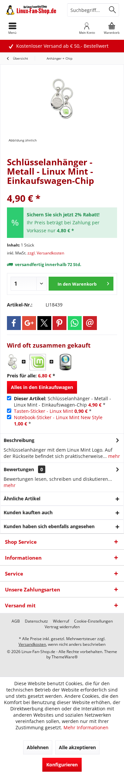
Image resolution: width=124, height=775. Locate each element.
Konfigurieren (62, 764)
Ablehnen (38, 747)
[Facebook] (14, 323)
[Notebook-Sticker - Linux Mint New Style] (65, 362)
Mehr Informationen (85, 727)
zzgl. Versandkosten (45, 253)
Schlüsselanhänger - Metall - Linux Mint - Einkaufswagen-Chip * (62, 401)
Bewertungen (19, 469)
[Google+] (29, 323)
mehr (113, 456)
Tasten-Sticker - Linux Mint (43, 411)
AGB (16, 621)
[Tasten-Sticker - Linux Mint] (37, 362)
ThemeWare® (65, 657)
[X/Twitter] (44, 323)
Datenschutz (36, 621)
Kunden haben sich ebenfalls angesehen (49, 526)
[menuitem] (111, 28)
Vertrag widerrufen (62, 627)
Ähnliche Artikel (22, 498)
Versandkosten (32, 644)
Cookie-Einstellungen (93, 621)
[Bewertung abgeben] (62, 189)
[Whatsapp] (75, 323)
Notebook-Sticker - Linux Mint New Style (58, 417)
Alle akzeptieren (77, 747)
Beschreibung (19, 440)
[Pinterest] (59, 323)
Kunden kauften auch (28, 512)
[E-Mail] (90, 323)
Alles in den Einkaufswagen (42, 387)
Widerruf (61, 621)
